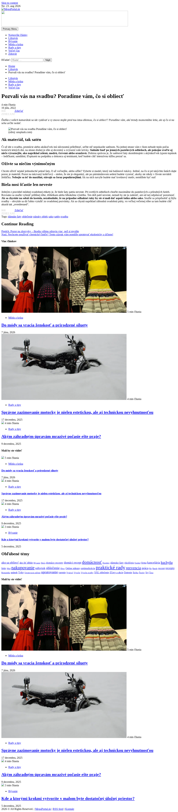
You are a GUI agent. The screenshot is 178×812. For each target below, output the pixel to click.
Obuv (62, 568)
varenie (62, 572)
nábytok (40, 568)
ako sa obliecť (10, 562)
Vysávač (69, 573)
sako (51, 216)
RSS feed (58, 808)
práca (145, 568)
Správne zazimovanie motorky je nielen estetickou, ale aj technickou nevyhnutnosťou (77, 412)
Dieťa (43, 563)
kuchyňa (167, 562)
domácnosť (92, 562)
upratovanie (49, 572)
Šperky (142, 573)
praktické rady (110, 567)
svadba (64, 216)
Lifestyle (13, 38)
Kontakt (69, 808)
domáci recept (72, 562)
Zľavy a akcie (116, 572)
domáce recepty (54, 562)
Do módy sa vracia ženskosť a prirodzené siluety (44, 325)
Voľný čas (14, 50)
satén (57, 216)
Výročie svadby (87, 573)
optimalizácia (88, 568)
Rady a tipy (14, 47)
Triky (21, 572)
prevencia (133, 568)
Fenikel (137, 563)
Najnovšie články (17, 35)
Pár (150, 568)
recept (161, 568)
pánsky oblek (40, 216)
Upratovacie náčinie (33, 573)
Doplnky (106, 563)
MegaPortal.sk (43, 808)
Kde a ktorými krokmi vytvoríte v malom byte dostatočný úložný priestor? (45, 539)
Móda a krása (15, 44)
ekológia (129, 562)
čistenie (128, 572)
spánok (14, 572)
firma (144, 562)
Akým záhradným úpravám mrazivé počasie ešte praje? (51, 436)
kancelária (153, 562)
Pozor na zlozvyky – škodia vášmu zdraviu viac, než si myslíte (40, 231)
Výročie (77, 573)
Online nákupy (73, 568)
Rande (154, 568)
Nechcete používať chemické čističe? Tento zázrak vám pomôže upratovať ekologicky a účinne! (57, 234)
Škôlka (135, 573)
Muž (9, 568)
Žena (151, 573)
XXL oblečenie (101, 572)
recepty (170, 568)
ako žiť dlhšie (26, 562)
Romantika (5, 573)
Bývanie (13, 41)
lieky (3, 568)
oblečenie (27, 216)
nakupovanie (23, 567)
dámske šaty (14, 216)
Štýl (147, 573)
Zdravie (12, 53)
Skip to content (9, 2)
